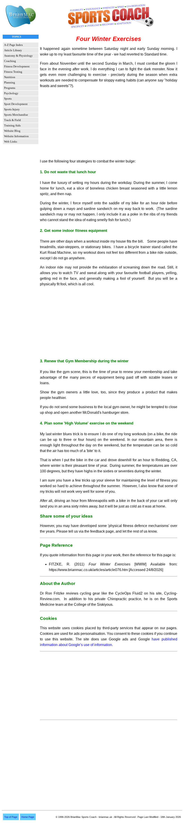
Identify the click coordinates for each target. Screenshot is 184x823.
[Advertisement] (108, 123)
